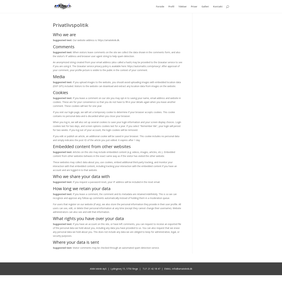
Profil (171, 6)
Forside (160, 6)
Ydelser (183, 6)
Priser (194, 6)
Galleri (205, 6)
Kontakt (218, 6)
